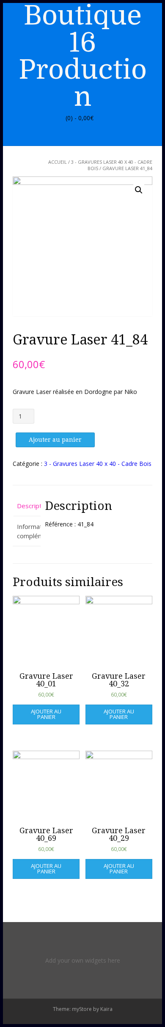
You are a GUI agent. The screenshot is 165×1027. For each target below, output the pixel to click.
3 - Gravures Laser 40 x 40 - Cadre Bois (97, 464)
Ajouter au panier (55, 439)
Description (26, 505)
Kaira (106, 1009)
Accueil (57, 162)
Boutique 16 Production (83, 56)
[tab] (27, 506)
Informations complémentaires (26, 531)
